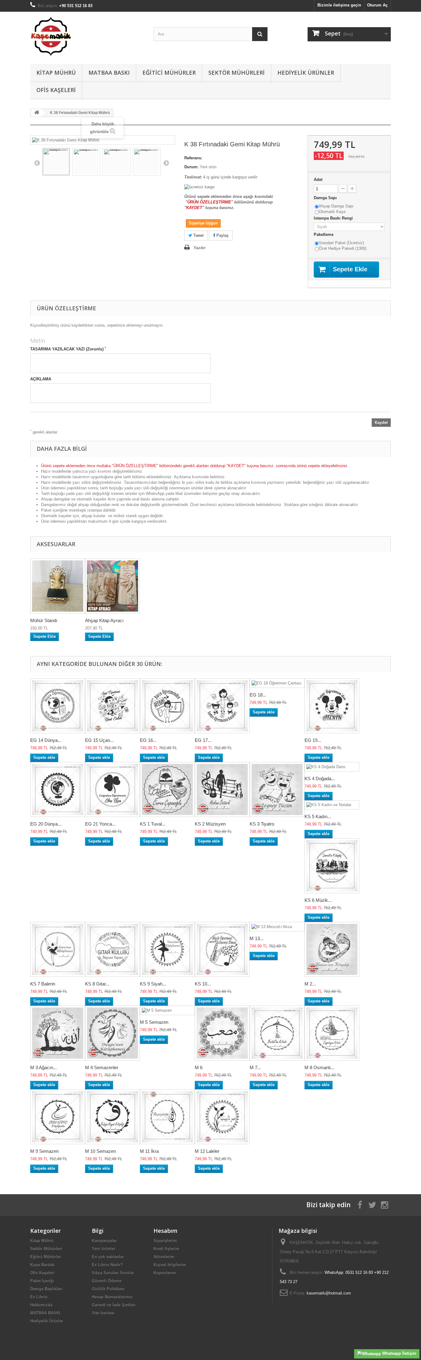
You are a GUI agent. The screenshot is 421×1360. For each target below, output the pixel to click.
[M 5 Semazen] (167, 1010)
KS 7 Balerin (42, 983)
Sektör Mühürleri (236, 72)
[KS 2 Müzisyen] (222, 789)
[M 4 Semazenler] (112, 1033)
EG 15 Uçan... (99, 740)
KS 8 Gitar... (97, 983)
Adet (318, 179)
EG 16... (148, 740)
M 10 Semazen (100, 1151)
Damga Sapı (326, 197)
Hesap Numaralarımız (112, 1297)
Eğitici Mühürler (169, 72)
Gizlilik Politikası (108, 1289)
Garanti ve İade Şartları (114, 1305)
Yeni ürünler (103, 1248)
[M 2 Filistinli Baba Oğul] (332, 949)
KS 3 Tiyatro (262, 823)
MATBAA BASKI (109, 72)
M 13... (257, 938)
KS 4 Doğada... (320, 778)
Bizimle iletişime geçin (339, 5)
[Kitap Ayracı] (112, 586)
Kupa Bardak (42, 1264)
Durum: (191, 167)
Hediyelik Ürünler (305, 72)
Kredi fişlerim (166, 1248)
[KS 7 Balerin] (57, 949)
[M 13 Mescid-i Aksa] (277, 926)
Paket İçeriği (42, 1280)
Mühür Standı (43, 620)
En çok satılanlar (108, 1256)
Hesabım (165, 1230)
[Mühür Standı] (57, 586)
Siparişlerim (165, 1240)
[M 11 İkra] (167, 1116)
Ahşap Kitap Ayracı (104, 620)
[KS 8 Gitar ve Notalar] (112, 949)
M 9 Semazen (44, 1151)
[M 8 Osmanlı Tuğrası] (332, 1033)
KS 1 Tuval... (153, 823)
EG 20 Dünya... (45, 823)
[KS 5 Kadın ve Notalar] (332, 805)
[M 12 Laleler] (222, 1116)
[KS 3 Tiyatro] (277, 789)
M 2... (310, 983)
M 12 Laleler (207, 1151)
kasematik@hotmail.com (329, 1293)
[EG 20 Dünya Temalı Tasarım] (57, 789)
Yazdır (200, 247)
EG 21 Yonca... (100, 823)
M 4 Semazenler (101, 1067)
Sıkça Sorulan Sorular (113, 1272)
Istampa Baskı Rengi (334, 218)
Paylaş (222, 235)
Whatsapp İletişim (398, 1353)
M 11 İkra (149, 1151)
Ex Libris (38, 1297)
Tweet (198, 235)
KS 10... (203, 983)
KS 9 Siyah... (153, 983)
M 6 (198, 1067)
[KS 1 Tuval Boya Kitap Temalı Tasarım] (167, 789)
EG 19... (313, 740)
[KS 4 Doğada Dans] (332, 767)
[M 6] (222, 1033)
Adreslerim (163, 1256)
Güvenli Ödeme (106, 1280)
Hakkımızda (41, 1305)
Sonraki (166, 163)
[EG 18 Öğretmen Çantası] (277, 683)
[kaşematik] (87, 36)
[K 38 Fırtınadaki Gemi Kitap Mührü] (56, 161)
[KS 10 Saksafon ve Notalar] (222, 949)
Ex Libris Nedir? (107, 1264)
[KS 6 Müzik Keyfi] (332, 865)
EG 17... (203, 740)
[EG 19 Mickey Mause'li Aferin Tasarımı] (332, 705)
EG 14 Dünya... (45, 740)
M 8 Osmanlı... (319, 1067)
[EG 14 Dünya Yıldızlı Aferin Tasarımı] (57, 705)
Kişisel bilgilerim (169, 1264)
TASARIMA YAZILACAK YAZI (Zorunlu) (68, 348)
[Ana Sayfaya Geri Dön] (37, 113)
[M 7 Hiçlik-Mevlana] (277, 1033)
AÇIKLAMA (40, 379)
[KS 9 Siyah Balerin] (167, 949)
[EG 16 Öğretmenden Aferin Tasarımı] (167, 705)
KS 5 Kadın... (318, 816)
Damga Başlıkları (46, 1289)
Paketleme (324, 234)
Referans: (193, 158)
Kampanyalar (104, 1240)
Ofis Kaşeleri (56, 90)
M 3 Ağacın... (43, 1067)
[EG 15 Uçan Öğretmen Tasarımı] (112, 705)
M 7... (255, 1067)
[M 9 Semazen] (57, 1116)
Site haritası (103, 1313)
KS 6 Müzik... (318, 900)
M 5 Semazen (154, 1022)
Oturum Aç (377, 5)
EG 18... (258, 694)
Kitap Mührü (56, 72)
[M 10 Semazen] (112, 1116)
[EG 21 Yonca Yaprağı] (112, 789)
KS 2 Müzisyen (210, 823)
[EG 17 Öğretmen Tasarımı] (222, 705)
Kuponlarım (164, 1272)
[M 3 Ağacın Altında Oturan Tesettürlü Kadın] (57, 1033)
